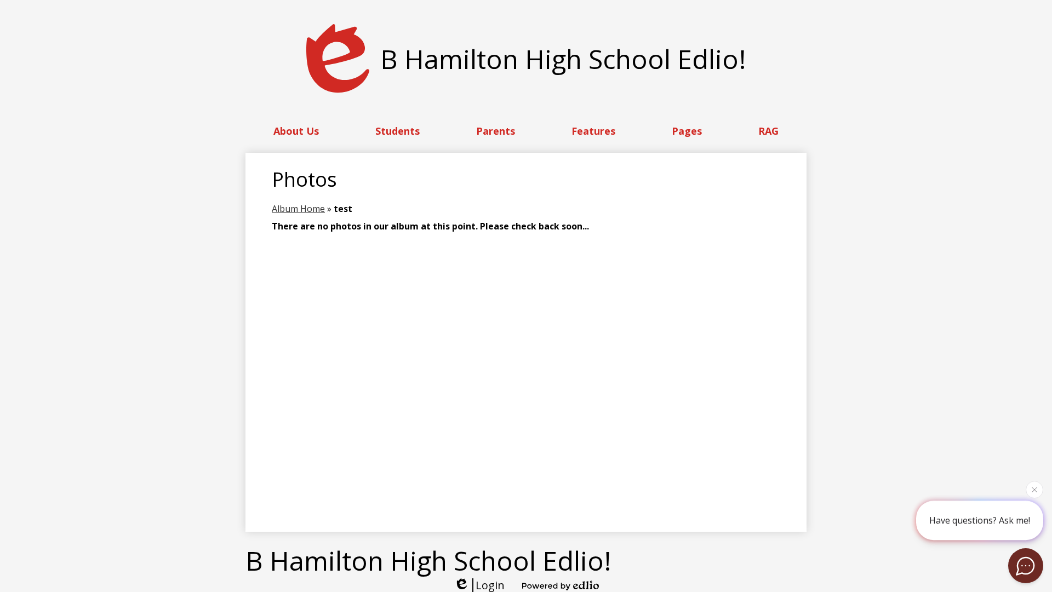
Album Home (298, 209)
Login (490, 585)
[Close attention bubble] (1034, 489)
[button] (296, 131)
